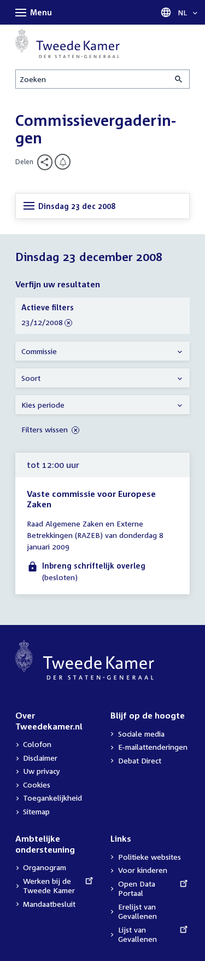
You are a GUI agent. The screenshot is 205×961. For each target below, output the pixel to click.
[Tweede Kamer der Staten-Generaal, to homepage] (67, 43)
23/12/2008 (42, 322)
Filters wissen (45, 429)
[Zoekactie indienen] (179, 79)
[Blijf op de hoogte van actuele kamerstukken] (63, 162)
